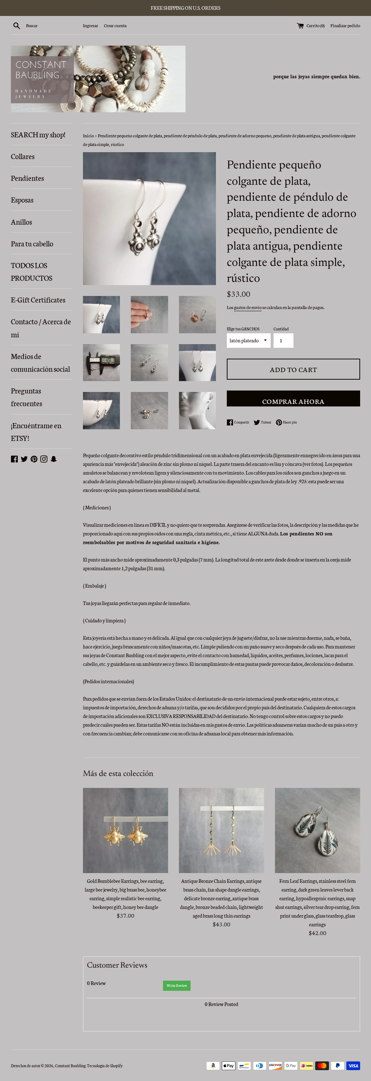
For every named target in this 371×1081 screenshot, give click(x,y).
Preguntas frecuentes (26, 396)
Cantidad (281, 328)
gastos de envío (248, 307)
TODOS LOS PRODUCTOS (31, 271)
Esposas (22, 199)
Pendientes (27, 177)
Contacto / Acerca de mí (41, 327)
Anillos (21, 221)
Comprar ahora (293, 401)
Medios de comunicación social (40, 362)
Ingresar (90, 25)
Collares (22, 156)
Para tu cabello (32, 243)
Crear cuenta (115, 25)
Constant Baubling (70, 1065)
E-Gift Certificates (38, 299)
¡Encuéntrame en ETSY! (36, 431)
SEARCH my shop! (38, 134)
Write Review (177, 985)
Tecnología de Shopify (104, 1065)
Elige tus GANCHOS (243, 328)
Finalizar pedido (345, 25)
